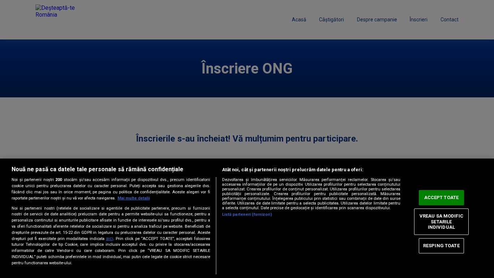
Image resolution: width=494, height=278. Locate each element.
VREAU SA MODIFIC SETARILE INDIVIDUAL (441, 221)
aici (109, 238)
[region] (247, 218)
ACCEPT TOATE (441, 197)
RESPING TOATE (441, 245)
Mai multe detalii (134, 198)
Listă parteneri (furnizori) (247, 214)
